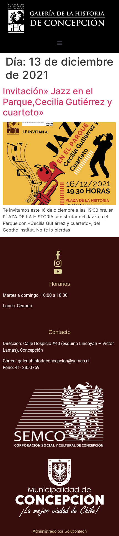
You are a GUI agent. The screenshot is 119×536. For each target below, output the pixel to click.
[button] (59, 42)
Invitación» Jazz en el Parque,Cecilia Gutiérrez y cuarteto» (57, 102)
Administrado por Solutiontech (60, 531)
